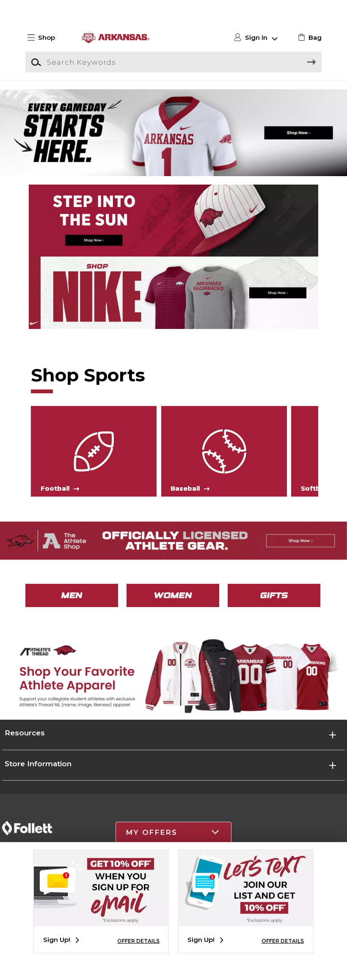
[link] (309, 37)
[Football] (94, 451)
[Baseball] (224, 451)
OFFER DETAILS (138, 941)
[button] (44, 37)
